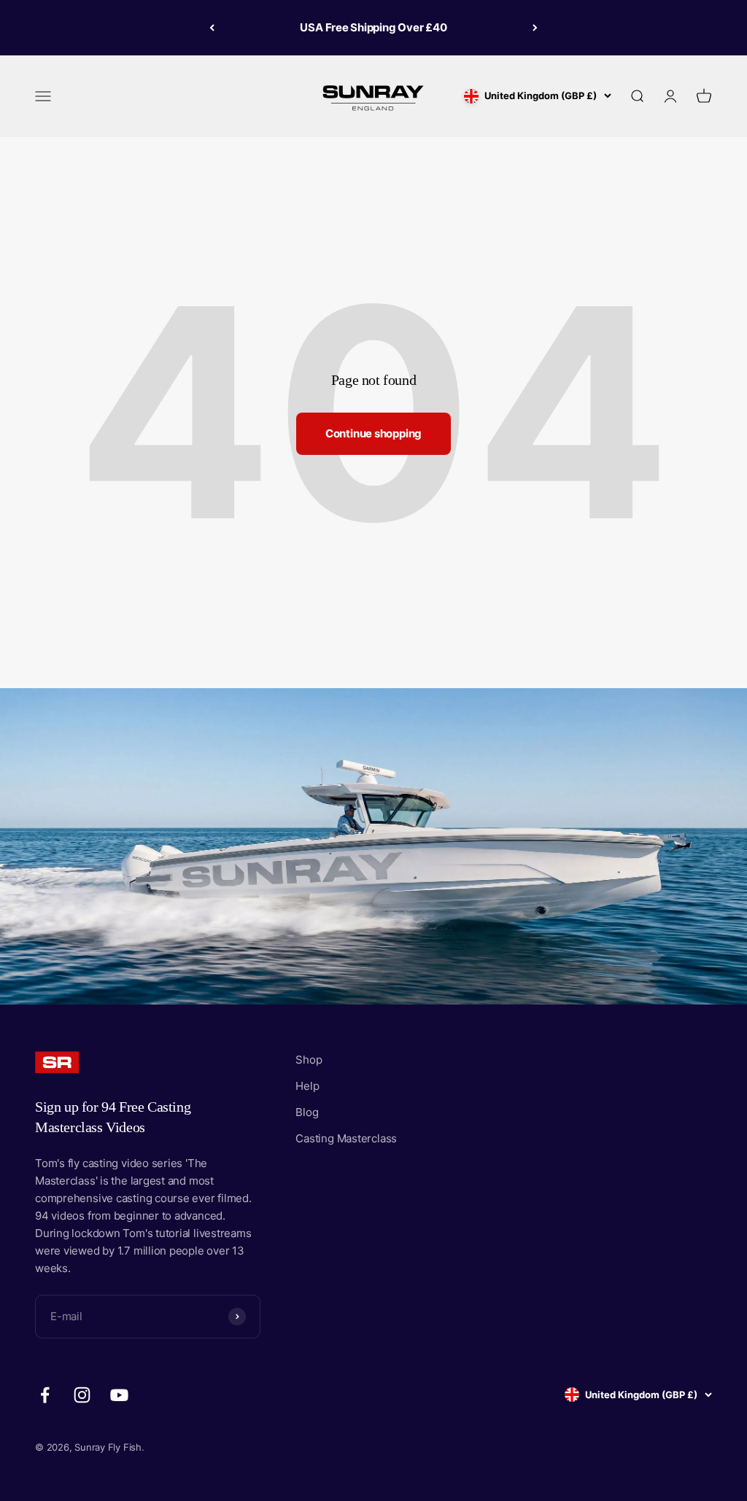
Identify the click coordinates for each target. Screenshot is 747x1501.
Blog (306, 1112)
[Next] (535, 27)
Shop (308, 1060)
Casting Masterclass (346, 1138)
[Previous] (211, 27)
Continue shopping (373, 433)
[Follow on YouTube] (119, 1395)
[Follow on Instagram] (82, 1395)
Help (307, 1086)
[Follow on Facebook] (45, 1395)
